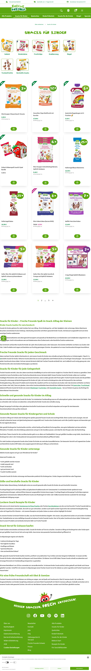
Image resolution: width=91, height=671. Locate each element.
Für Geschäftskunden (59, 647)
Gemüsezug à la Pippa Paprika (30, 506)
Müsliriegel (34, 388)
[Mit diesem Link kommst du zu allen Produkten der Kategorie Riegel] (69, 45)
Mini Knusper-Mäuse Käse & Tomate (13, 114)
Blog (29, 650)
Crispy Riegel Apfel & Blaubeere (75, 275)
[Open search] (61, 10)
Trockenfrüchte (7, 73)
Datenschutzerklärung (12, 634)
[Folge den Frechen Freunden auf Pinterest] (49, 616)
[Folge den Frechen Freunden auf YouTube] (42, 616)
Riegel (79, 16)
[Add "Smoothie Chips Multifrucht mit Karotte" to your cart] (45, 129)
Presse (30, 646)
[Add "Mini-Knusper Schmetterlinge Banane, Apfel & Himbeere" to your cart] (45, 183)
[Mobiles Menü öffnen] (82, 10)
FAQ (29, 634)
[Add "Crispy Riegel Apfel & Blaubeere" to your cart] (77, 290)
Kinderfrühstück (48, 16)
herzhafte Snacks (55, 388)
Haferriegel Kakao (7, 221)
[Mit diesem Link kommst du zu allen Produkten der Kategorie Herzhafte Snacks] (23, 64)
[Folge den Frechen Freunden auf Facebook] (35, 616)
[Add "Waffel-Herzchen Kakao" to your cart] (77, 236)
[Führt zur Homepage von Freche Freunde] (18, 8)
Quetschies (35, 16)
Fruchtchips (38, 54)
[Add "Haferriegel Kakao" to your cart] (14, 236)
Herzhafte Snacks (22, 73)
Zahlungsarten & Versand (34, 638)
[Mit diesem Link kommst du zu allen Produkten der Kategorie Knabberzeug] (54, 45)
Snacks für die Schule (65, 16)
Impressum (8, 630)
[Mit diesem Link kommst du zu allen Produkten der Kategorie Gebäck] (7, 45)
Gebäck (7, 54)
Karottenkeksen (53, 506)
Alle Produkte (7, 16)
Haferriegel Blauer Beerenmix (74, 168)
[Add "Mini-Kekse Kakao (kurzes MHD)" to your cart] (45, 236)
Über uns (7, 623)
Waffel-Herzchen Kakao (73, 221)
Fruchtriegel (85, 385)
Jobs (29, 630)
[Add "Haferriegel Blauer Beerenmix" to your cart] (77, 183)
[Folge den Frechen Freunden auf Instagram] (28, 616)
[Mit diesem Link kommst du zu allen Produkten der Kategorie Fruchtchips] (38, 45)
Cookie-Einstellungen (11, 647)
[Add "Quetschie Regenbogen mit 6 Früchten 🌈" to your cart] (77, 129)
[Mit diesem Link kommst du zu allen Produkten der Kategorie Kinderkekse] (23, 45)
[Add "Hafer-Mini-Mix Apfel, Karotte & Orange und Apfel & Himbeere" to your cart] (45, 290)
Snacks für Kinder (21, 16)
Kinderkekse (22, 54)
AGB (5, 644)
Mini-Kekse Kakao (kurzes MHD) (43, 221)
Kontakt (31, 627)
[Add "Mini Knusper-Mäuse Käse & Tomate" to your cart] (14, 129)
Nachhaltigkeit (9, 627)
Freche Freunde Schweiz (36, 643)
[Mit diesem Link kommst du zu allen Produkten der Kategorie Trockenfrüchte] (7, 64)
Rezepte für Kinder (58, 644)
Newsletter (32, 623)
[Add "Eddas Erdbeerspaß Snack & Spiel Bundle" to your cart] (14, 183)
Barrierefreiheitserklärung (13, 637)
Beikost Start (56, 640)
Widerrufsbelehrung (11, 640)
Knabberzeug (54, 54)
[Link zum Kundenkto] (68, 10)
